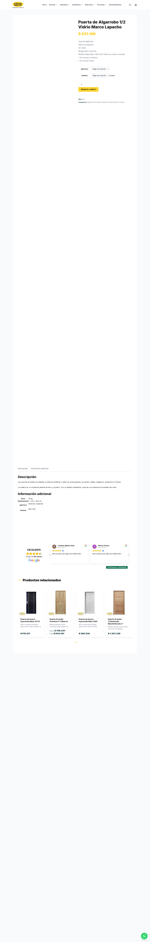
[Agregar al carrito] (31, 602)
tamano (84, 75)
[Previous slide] (17, 616)
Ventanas (64, 5)
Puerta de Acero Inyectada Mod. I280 (59, 620)
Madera (105, 102)
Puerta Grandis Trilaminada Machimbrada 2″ (86, 621)
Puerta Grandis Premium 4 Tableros (29, 620)
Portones (101, 5)
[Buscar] (130, 5)
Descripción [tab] (23, 468)
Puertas (52, 5)
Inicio (44, 5)
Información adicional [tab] (39, 468)
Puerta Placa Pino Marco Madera (116, 620)
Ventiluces (76, 5)
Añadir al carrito (88, 89)
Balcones (89, 5)
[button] (128, 554)
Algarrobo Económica (94, 102)
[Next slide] (132, 616)
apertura (84, 69)
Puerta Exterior (113, 102)
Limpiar (112, 75)
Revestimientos (115, 5)
